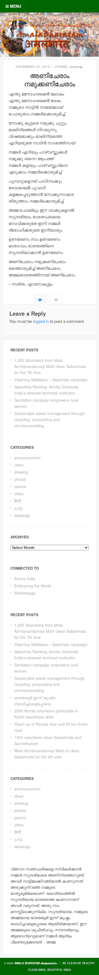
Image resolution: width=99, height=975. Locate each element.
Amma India (24, 578)
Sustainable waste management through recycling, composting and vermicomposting (49, 419)
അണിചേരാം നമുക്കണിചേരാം (49, 79)
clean (19, 465)
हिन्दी (17, 501)
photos (20, 479)
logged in (41, 321)
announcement (27, 457)
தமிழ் (18, 508)
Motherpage (24, 593)
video (19, 493)
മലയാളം (76, 66)
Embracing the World (32, 585)
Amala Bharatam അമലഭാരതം (35, 963)
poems (61, 66)
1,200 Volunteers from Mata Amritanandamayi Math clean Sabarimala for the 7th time (50, 366)
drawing (21, 472)
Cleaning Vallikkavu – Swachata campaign (50, 379)
